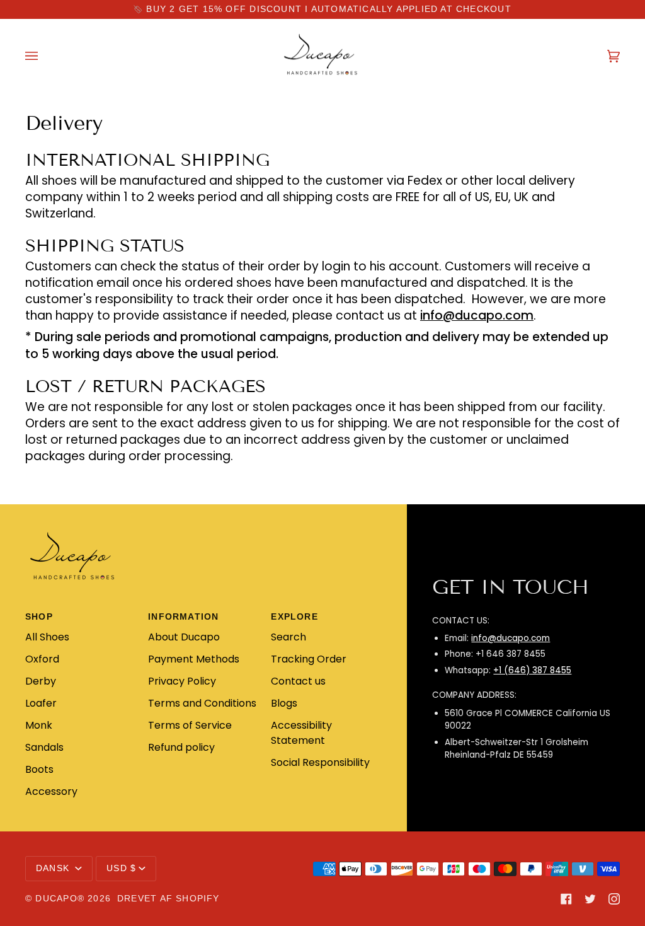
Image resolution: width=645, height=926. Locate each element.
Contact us (298, 681)
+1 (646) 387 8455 (532, 670)
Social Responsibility (320, 762)
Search (288, 637)
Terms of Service (190, 725)
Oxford (42, 659)
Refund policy (181, 747)
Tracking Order (308, 659)
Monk (38, 725)
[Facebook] (566, 899)
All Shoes (47, 637)
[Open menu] (44, 56)
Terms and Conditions (202, 703)
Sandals (44, 747)
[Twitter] (590, 899)
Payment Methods (193, 659)
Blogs (284, 703)
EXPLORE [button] (294, 617)
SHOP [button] (39, 617)
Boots (39, 769)
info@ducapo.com (510, 638)
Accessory (51, 791)
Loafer (41, 703)
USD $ (121, 868)
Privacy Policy (182, 681)
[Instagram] (614, 899)
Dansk (54, 868)
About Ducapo (184, 637)
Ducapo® (59, 898)
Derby (40, 681)
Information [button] (183, 617)
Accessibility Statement (301, 733)
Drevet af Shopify (168, 898)
